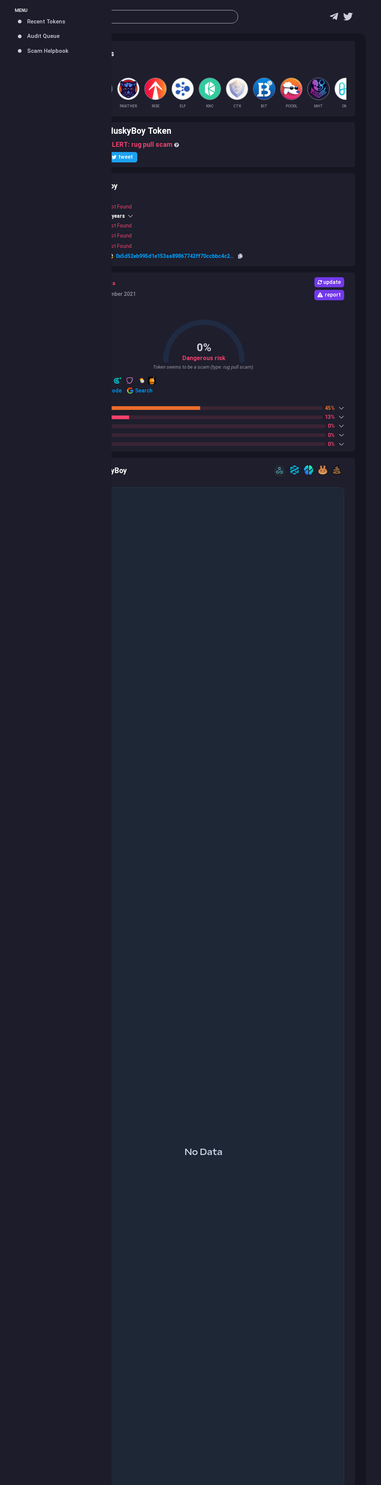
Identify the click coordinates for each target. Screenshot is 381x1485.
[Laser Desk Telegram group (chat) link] (334, 18)
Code (115, 391)
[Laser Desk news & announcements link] (348, 18)
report (333, 295)
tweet (125, 157)
